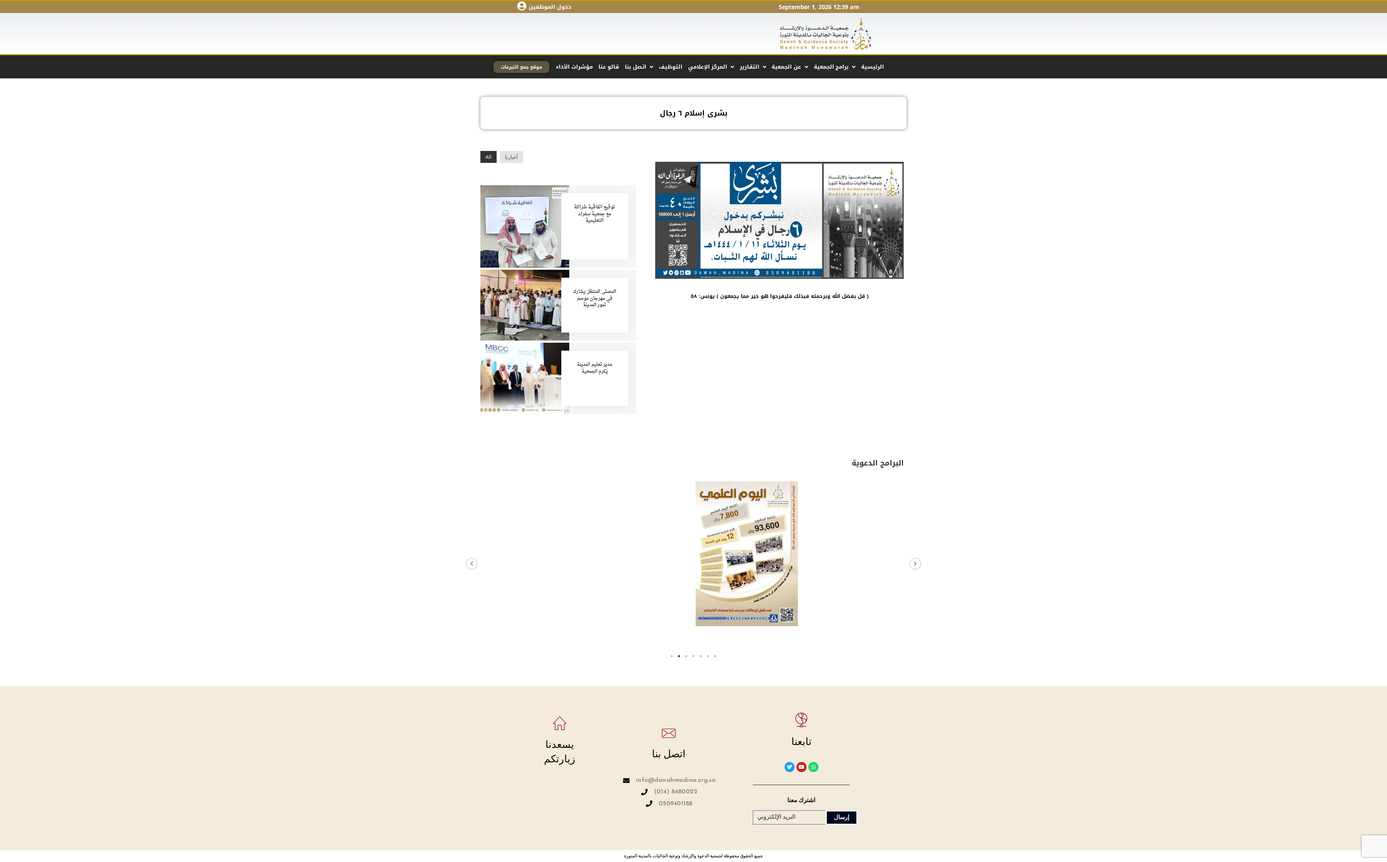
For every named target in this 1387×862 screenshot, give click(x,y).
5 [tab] (700, 656)
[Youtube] (801, 767)
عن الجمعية (786, 67)
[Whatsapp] (813, 767)
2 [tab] (679, 656)
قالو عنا (609, 67)
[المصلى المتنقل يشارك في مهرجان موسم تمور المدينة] (524, 304)
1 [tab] (671, 656)
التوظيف (670, 67)
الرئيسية (872, 67)
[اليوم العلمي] (641, 553)
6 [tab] (708, 656)
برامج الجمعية (831, 67)
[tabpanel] (535, 565)
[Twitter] (790, 767)
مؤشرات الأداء (574, 67)
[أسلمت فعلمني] (852, 553)
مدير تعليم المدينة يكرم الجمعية (594, 368)
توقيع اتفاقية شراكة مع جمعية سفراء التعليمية (594, 214)
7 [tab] (715, 656)
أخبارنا (511, 156)
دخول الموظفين (550, 7)
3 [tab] (686, 656)
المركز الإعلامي (707, 67)
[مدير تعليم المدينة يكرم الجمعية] (524, 377)
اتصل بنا (635, 67)
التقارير (749, 67)
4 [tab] (693, 656)
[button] (472, 563)
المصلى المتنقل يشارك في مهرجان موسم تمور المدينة (594, 298)
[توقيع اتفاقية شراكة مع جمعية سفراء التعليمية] (524, 225)
